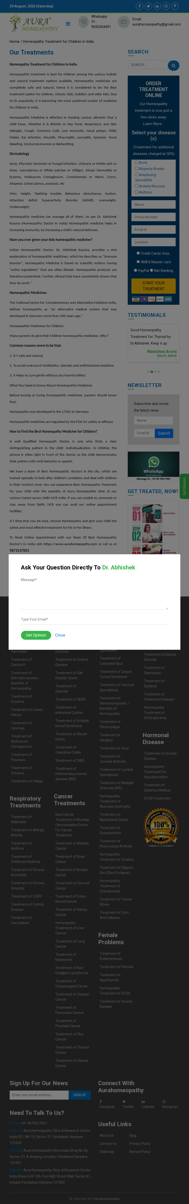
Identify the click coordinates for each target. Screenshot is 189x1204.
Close (60, 635)
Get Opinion (36, 635)
